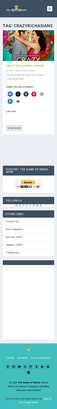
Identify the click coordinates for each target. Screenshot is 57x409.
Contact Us (12, 221)
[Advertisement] (28, 304)
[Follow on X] (25, 366)
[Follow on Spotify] (28, 372)
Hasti (11, 70)
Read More (14, 128)
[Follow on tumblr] (36, 366)
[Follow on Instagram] (13, 366)
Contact (10, 357)
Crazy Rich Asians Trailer (25, 65)
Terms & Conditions (40, 357)
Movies (32, 70)
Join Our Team (14, 236)
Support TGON (14, 244)
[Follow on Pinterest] (30, 366)
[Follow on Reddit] (42, 366)
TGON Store (12, 252)
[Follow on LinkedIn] (48, 366)
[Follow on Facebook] (8, 366)
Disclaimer (22, 357)
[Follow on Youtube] (19, 366)
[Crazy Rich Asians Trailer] (28, 45)
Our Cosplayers (14, 229)
